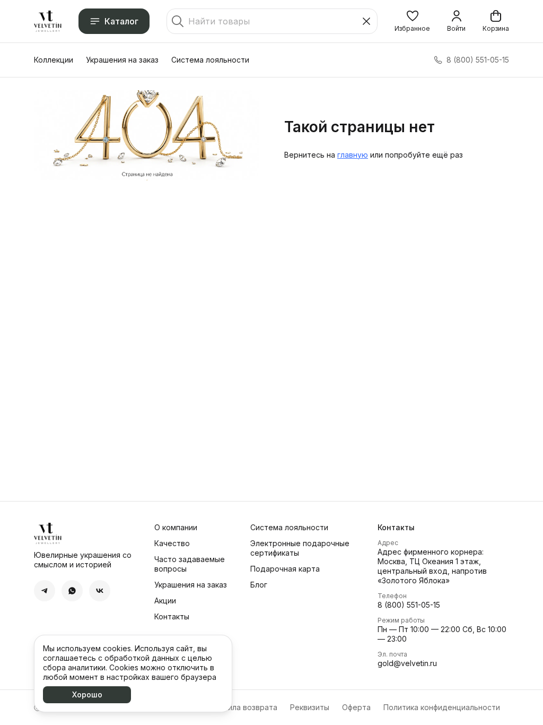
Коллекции (53, 59)
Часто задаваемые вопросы (189, 564)
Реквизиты (309, 707)
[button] (412, 21)
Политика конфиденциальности (441, 707)
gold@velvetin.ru (407, 663)
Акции (165, 600)
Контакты (171, 616)
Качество (172, 543)
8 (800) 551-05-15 (409, 604)
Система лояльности (210, 59)
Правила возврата (243, 707)
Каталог (121, 21)
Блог (258, 584)
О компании (175, 527)
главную (352, 154)
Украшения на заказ (122, 59)
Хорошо (87, 694)
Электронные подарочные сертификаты (299, 548)
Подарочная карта (285, 568)
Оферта (356, 707)
